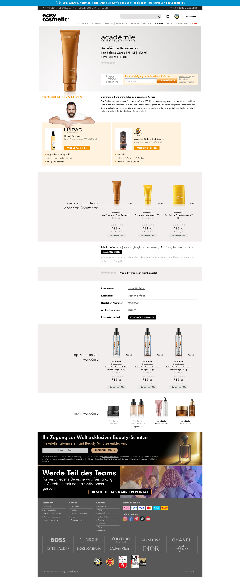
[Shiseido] (120, 540)
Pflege (109, 23)
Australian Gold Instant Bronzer (149, 138)
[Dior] (151, 548)
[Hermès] (182, 548)
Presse (100, 527)
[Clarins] (151, 540)
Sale (195, 23)
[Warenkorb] (167, 16)
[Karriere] (120, 482)
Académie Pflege (136, 295)
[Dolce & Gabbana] (89, 548)
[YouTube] (148, 519)
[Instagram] (125, 519)
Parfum (96, 23)
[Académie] (120, 38)
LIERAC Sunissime (72, 136)
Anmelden (190, 16)
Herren (135, 23)
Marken (82, 23)
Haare (147, 23)
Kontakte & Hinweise (142, 317)
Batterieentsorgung (78, 520)
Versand (47, 506)
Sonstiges (182, 23)
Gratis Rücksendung (52, 517)
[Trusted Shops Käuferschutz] (176, 16)
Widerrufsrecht (103, 513)
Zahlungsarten (50, 510)
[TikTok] (142, 519)
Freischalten (103, 450)
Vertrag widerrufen (51, 520)
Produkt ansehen (77, 148)
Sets (169, 23)
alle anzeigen (111, 252)
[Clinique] (89, 540)
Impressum (102, 506)
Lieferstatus (75, 506)
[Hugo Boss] (58, 540)
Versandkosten (72, 571)
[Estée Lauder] (58, 548)
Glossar (74, 517)
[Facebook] (131, 519)
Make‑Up (121, 23)
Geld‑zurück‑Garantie (53, 513)
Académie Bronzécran (120, 48)
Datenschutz (103, 517)
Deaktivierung (185, 76)
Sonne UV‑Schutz (136, 288)
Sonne (158, 23)
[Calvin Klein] (120, 548)
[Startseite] (43, 8)
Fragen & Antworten (79, 513)
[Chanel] (182, 540)
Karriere (101, 530)
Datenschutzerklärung (110, 457)
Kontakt (74, 510)
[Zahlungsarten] (160, 507)
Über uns (101, 523)
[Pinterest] (136, 519)
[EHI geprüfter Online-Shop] (110, 562)
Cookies (101, 520)
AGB (100, 510)
